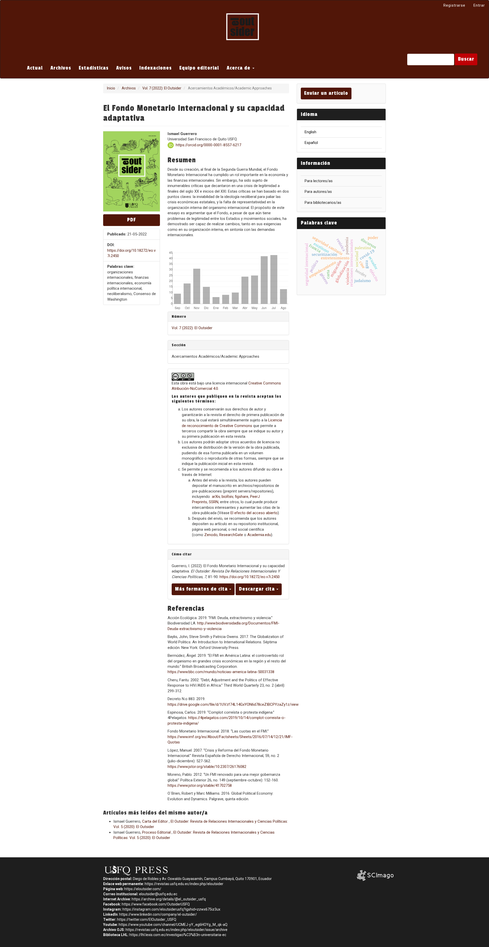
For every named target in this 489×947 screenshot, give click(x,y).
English (310, 132)
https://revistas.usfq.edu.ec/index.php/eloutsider (184, 884)
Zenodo (211, 534)
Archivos (60, 68)
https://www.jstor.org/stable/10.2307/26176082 (207, 766)
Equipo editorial (199, 68)
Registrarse (454, 5)
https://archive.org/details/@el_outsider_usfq (169, 899)
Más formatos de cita (202, 589)
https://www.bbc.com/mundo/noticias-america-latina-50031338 (221, 672)
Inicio (111, 88)
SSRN (213, 502)
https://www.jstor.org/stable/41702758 (200, 785)
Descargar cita (257, 589)
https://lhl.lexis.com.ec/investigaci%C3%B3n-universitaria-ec (177, 935)
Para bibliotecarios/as (323, 202)
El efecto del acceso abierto (254, 513)
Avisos (124, 68)
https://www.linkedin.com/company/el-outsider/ (158, 914)
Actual (35, 68)
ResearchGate (231, 534)
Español (311, 142)
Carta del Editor (155, 821)
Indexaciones (155, 68)
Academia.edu (259, 534)
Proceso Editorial (157, 832)
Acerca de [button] (239, 68)
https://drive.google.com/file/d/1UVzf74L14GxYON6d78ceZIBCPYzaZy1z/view (233, 704)
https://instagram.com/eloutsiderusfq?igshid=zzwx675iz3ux (171, 909)
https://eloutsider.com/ (142, 889)
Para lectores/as (319, 181)
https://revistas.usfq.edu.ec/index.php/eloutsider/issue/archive (176, 930)
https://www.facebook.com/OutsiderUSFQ (156, 904)
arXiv (216, 496)
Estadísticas (93, 68)
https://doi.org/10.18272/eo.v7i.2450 (250, 577)
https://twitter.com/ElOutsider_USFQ (146, 919)
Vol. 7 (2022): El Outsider (161, 88)
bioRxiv (227, 496)
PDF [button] (131, 220)
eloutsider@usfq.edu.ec (158, 894)
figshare (241, 496)
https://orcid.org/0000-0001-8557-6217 (208, 145)
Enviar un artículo (326, 93)
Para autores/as (318, 191)
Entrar (479, 5)
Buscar (466, 59)
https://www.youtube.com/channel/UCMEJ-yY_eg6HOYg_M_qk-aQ (173, 925)
